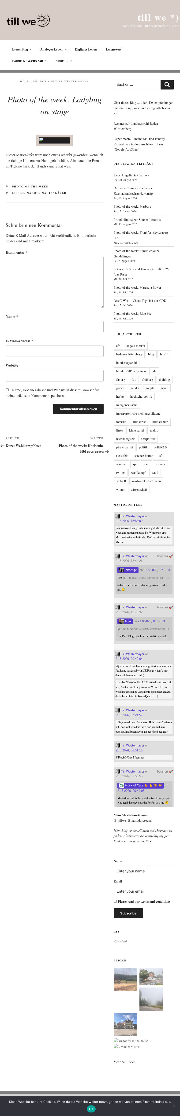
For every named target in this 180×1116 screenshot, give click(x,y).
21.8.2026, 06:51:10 (129, 750)
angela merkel (136, 345)
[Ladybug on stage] (54, 140)
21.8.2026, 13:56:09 (129, 521)
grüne (164, 388)
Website (12, 365)
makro (33, 193)
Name (12, 316)
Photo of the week (30, 186)
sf (160, 455)
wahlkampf (138, 472)
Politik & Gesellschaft (27, 60)
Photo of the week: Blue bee (132, 313)
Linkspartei (136, 430)
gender (135, 388)
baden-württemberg (129, 354)
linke (119, 430)
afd (118, 345)
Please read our (144, 901)
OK (91, 1109)
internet (121, 422)
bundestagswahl (126, 362)
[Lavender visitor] (126, 1046)
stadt (146, 464)
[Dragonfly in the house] (131, 1040)
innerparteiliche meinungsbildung (138, 413)
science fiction (144, 455)
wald (155, 472)
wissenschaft (139, 489)
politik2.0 (160, 447)
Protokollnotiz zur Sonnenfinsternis (137, 219)
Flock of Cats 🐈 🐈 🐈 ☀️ (143, 785)
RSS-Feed (120, 941)
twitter (120, 472)
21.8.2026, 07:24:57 (129, 715)
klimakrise (139, 422)
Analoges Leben (51, 49)
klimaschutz (160, 422)
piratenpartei (124, 447)
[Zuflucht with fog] (151, 977)
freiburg (147, 379)
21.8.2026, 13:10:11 (157, 570)
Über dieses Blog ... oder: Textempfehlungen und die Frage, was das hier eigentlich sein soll (143, 107)
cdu (154, 371)
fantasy (121, 379)
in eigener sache (126, 405)
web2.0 (121, 481)
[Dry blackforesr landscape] (125, 980)
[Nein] (174, 1106)
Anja (127, 621)
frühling (164, 379)
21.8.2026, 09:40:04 (129, 659)
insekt (18, 193)
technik (160, 464)
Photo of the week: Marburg (132, 206)
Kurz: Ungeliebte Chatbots (131, 175)
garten (120, 388)
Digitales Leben (86, 49)
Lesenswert (113, 49)
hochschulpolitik (141, 396)
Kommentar (17, 252)
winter (120, 489)
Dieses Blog (20, 49)
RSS (148, 841)
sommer (121, 464)
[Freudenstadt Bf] (125, 1025)
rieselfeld (122, 455)
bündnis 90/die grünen (131, 371)
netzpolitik (148, 438)
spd (135, 464)
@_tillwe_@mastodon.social (133, 820)
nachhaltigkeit (125, 438)
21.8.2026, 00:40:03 (130, 791)
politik (143, 447)
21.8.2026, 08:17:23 (151, 621)
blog (151, 354)
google (150, 388)
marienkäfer (54, 193)
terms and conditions (155, 901)
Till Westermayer (72, 81)
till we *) (158, 17)
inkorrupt (130, 570)
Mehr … (62, 60)
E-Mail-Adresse (19, 340)
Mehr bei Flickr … (126, 1062)
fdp (134, 379)
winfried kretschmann (146, 481)
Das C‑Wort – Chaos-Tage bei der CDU (140, 300)
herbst (120, 396)
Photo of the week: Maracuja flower (137, 287)
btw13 (164, 354)
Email (118, 881)
